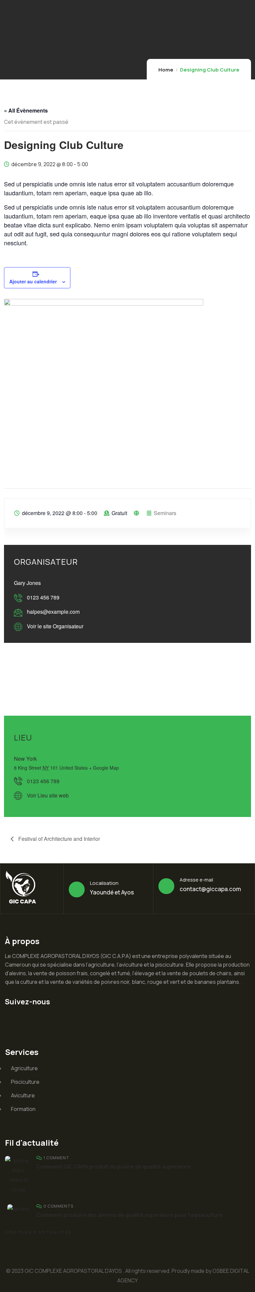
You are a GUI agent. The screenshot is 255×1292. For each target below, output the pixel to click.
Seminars (165, 513)
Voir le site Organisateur (55, 626)
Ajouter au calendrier (33, 281)
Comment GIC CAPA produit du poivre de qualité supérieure (114, 1166)
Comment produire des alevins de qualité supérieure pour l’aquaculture (130, 1215)
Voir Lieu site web (48, 795)
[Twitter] (32, 1020)
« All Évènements (26, 110)
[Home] (22, 888)
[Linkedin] (13, 1020)
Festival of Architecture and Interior (58, 838)
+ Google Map (104, 767)
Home (165, 69)
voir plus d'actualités (38, 1232)
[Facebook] (51, 1020)
